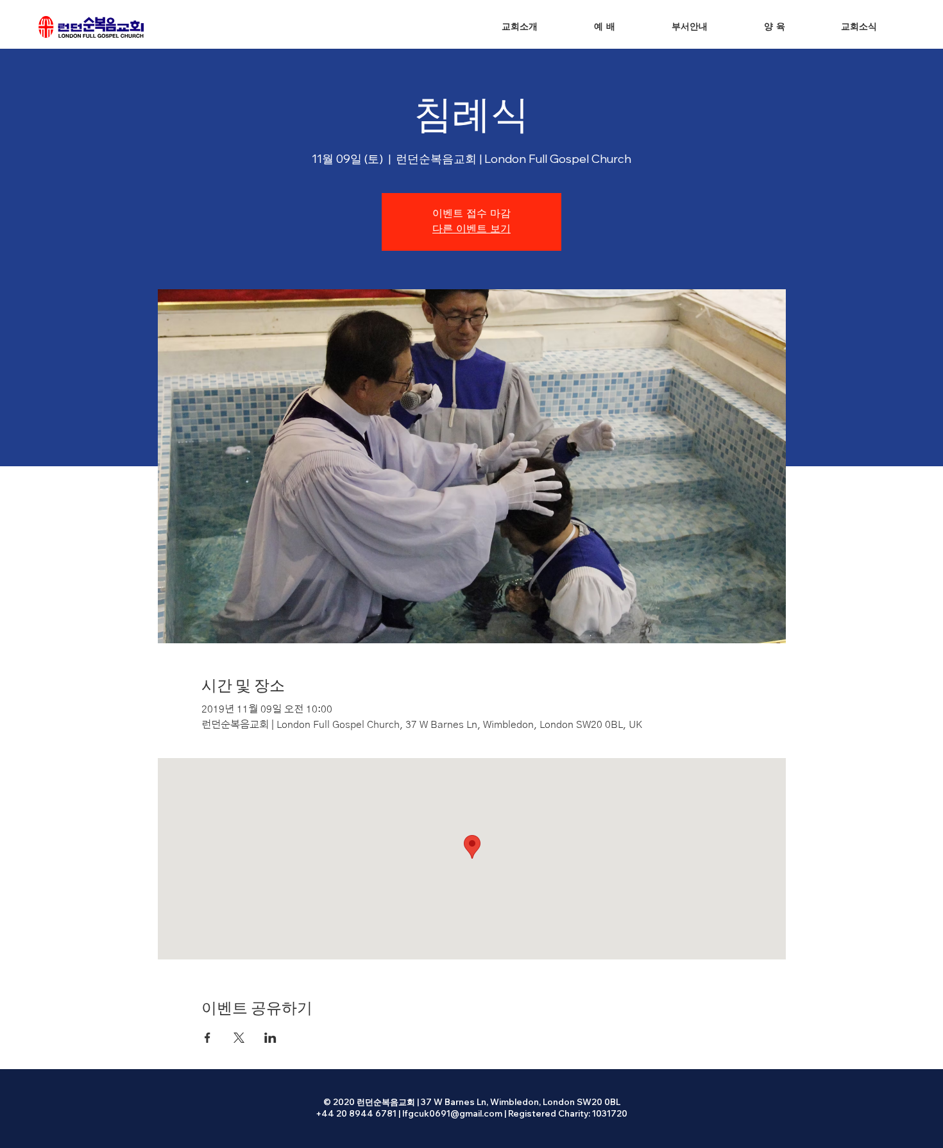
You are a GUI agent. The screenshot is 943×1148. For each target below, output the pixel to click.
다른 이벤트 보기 (471, 229)
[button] (604, 27)
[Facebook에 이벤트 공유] (207, 1038)
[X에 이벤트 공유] (239, 1038)
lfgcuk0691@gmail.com (452, 1113)
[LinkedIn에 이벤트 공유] (270, 1038)
